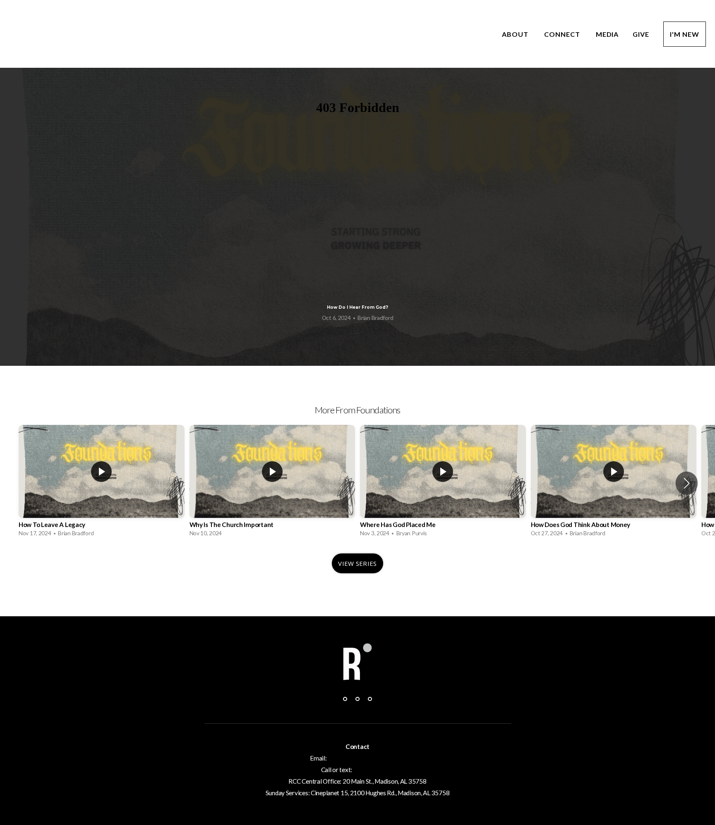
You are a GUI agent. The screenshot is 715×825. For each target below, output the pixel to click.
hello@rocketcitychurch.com (366, 758)
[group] (102, 483)
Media (607, 34)
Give (641, 34)
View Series (357, 563)
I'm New (684, 34)
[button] (686, 483)
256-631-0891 (373, 769)
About (516, 34)
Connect (563, 34)
